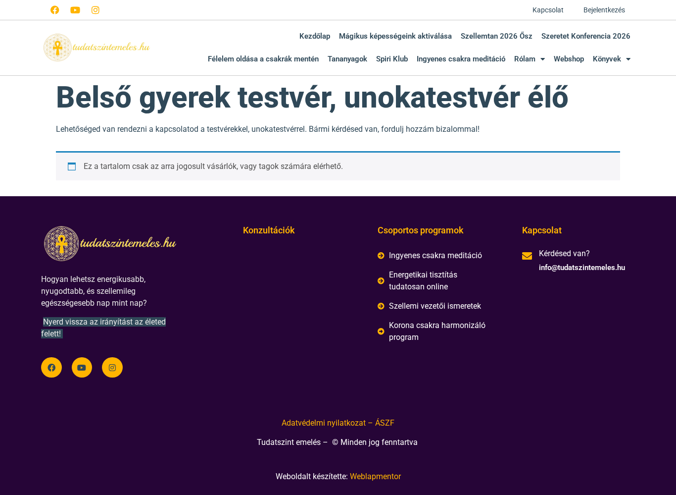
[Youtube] (75, 10)
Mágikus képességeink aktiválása (395, 36)
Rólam (524, 59)
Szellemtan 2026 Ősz (496, 36)
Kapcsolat (548, 10)
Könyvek (607, 59)
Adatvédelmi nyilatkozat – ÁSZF (338, 423)
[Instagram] (95, 10)
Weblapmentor (375, 476)
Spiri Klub (392, 59)
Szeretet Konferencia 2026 (585, 36)
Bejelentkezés (604, 10)
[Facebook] (55, 10)
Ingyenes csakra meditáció (461, 59)
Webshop (569, 59)
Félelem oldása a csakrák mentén (263, 59)
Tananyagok (347, 59)
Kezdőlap (314, 36)
